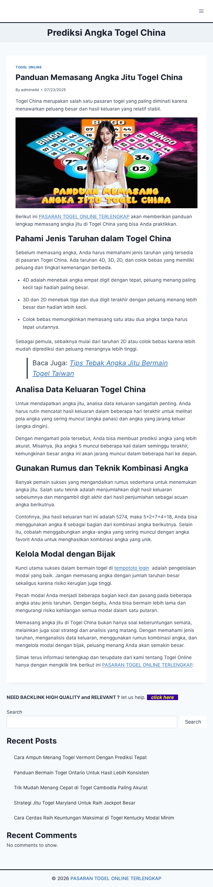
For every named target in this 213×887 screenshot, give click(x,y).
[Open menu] (201, 11)
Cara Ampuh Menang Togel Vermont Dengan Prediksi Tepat (80, 757)
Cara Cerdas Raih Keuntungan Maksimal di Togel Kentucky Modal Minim (94, 818)
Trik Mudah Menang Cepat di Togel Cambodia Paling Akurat (81, 787)
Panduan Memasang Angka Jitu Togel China (99, 77)
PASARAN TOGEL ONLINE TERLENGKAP (115, 878)
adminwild (30, 90)
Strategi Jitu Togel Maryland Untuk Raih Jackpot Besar (74, 803)
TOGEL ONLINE (29, 67)
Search (14, 712)
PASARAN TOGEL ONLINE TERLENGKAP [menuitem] (84, 216)
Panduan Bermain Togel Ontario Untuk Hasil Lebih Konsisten (81, 772)
